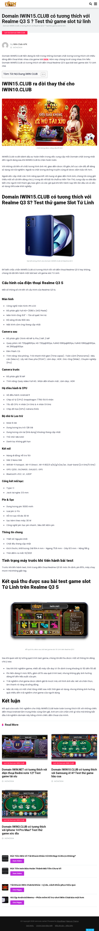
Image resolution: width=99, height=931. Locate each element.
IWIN (45, 59)
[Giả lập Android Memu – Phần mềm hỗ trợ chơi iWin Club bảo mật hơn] (5, 902)
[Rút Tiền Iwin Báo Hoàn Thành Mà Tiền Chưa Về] (5, 873)
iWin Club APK (20, 44)
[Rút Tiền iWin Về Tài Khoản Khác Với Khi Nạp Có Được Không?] (5, 860)
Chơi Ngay (17, 890)
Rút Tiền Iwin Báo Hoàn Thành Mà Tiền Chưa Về (35, 868)
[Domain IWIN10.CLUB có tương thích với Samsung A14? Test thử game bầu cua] (74, 748)
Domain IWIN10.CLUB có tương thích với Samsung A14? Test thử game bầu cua (74, 773)
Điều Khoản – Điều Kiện (64, 926)
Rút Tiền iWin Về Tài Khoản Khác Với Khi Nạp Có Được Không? (43, 856)
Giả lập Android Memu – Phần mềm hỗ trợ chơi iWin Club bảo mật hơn (47, 897)
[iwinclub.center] (11, 3)
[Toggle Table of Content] (42, 74)
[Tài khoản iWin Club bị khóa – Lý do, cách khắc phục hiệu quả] (5, 889)
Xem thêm (17, 861)
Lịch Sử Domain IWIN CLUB (15, 33)
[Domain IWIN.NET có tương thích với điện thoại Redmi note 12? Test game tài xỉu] (25, 748)
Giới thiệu (30, 926)
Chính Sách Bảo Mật (44, 926)
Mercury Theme (73, 921)
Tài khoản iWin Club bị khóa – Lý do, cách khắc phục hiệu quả (43, 884)
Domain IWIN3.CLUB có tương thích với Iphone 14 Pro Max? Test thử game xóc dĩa (24, 830)
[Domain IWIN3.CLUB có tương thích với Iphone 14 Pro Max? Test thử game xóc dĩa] (25, 805)
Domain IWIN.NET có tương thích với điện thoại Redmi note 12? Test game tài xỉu (24, 773)
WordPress (61, 921)
